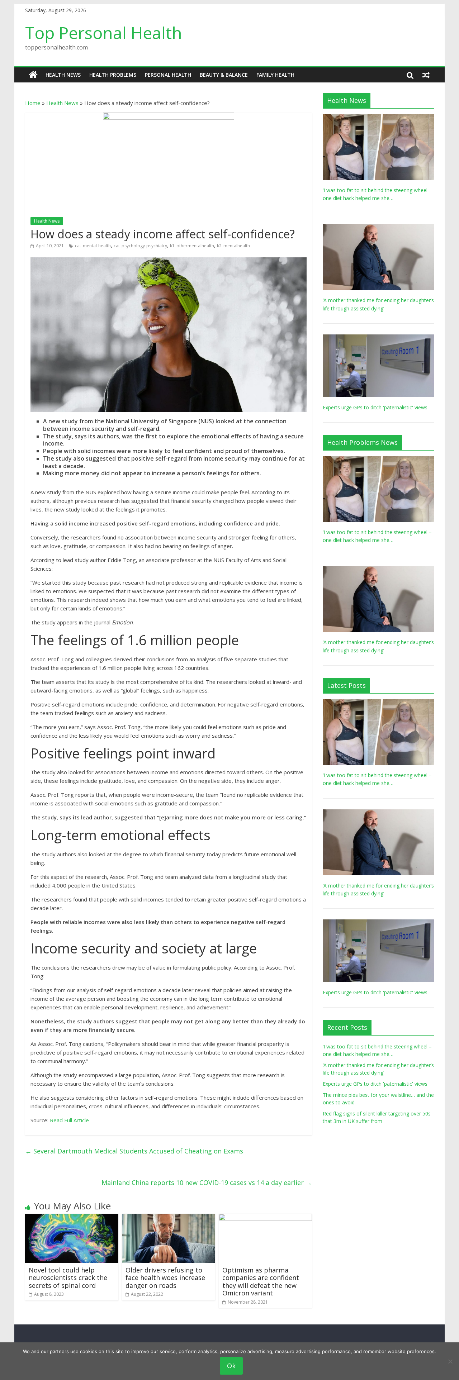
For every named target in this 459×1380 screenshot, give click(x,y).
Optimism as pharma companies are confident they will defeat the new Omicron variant (260, 1282)
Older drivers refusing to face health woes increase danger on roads (165, 1278)
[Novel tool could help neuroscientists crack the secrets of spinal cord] (71, 1218)
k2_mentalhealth (233, 246)
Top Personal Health (103, 33)
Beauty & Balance (224, 74)
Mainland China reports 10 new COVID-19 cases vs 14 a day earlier (206, 1182)
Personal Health (168, 74)
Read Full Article (69, 1120)
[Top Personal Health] (33, 74)
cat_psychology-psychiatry (140, 246)
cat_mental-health (93, 246)
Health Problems (112, 74)
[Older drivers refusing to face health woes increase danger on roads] (168, 1218)
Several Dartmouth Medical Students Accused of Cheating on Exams (134, 1151)
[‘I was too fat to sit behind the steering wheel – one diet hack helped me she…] (378, 117)
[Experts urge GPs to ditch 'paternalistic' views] (378, 338)
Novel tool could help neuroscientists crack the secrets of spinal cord (68, 1278)
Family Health (275, 74)
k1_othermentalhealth (192, 246)
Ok (231, 1365)
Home (33, 102)
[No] (450, 1361)
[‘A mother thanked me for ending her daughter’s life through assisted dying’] (378, 227)
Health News (63, 74)
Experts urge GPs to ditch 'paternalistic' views (375, 407)
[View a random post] (426, 74)
